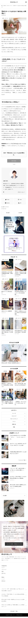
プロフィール (20, 192)
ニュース (14, 413)
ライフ (14, 421)
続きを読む (14, 160)
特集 (14, 427)
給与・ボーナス (6, 206)
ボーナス (4, 208)
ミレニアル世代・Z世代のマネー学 (14, 544)
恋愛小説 (14, 424)
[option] (14, 354)
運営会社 (3, 581)
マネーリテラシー (14, 418)
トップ (3, 579)
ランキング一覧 (22, 460)
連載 (2, 571)
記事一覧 (3, 573)
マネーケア (14, 416)
